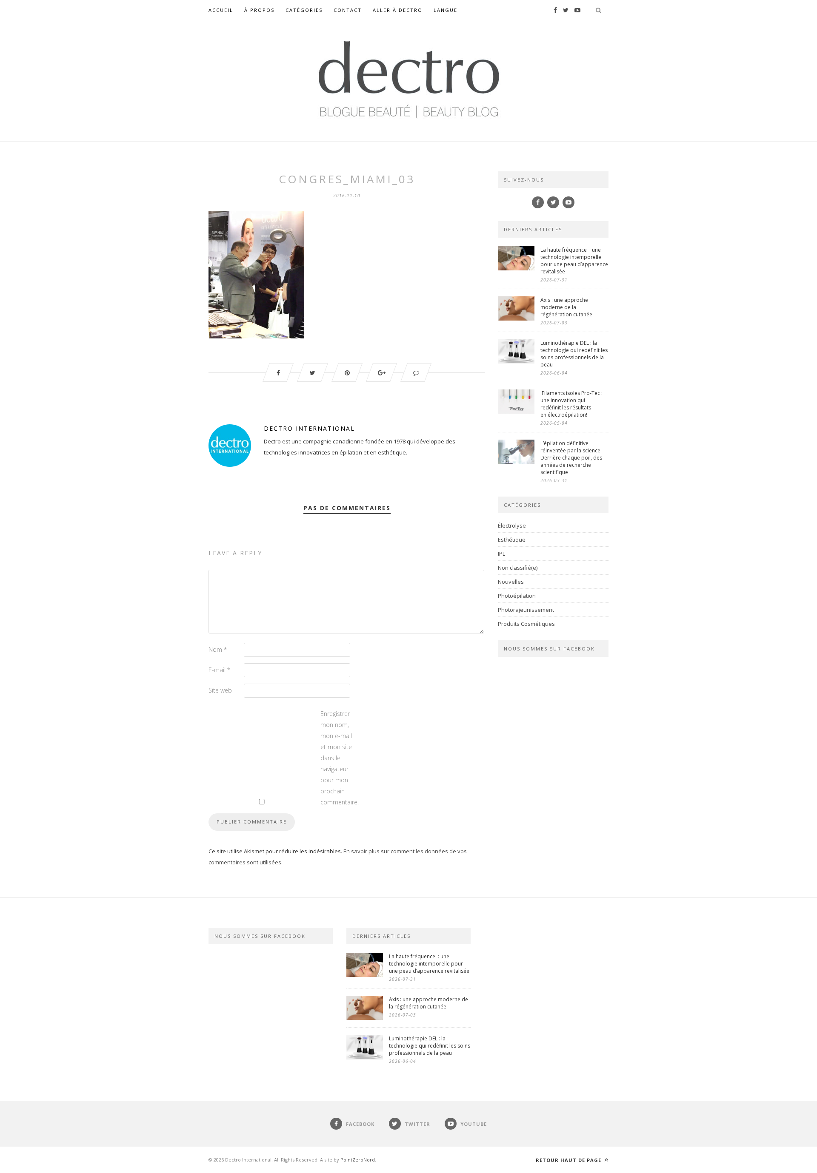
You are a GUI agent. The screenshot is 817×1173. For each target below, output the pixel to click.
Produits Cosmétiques (526, 624)
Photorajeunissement (526, 609)
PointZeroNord (357, 1159)
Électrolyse (512, 525)
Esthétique (512, 539)
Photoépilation (517, 595)
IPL (501, 553)
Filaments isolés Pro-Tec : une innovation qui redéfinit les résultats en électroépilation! (571, 403)
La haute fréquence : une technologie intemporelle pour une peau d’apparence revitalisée (574, 260)
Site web (220, 690)
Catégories (304, 10)
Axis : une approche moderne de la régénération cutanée (567, 307)
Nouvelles (511, 581)
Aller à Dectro (398, 10)
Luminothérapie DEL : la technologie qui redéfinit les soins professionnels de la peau (574, 353)
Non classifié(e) (517, 567)
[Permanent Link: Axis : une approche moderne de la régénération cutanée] (516, 318)
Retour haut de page (569, 1160)
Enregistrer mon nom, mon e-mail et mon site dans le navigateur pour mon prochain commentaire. (337, 758)
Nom (218, 649)
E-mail (219, 670)
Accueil (221, 10)
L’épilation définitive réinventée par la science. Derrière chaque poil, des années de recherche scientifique (571, 458)
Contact (348, 10)
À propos (259, 10)
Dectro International (309, 428)
